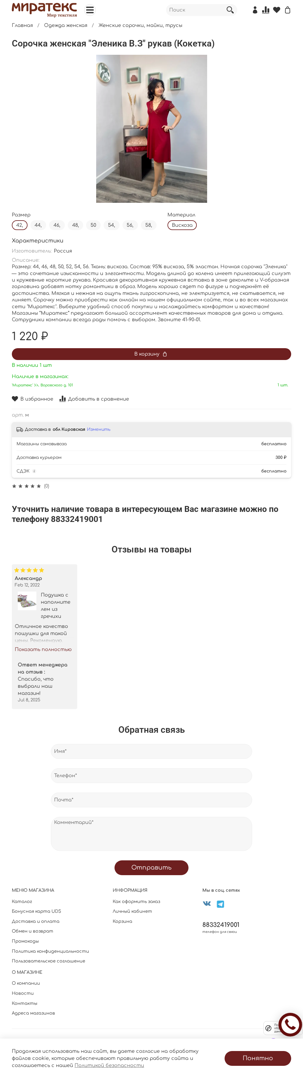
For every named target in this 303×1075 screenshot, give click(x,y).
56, (130, 225)
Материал (181, 215)
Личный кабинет (132, 911)
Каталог (22, 901)
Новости (23, 993)
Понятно (258, 1058)
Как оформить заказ (136, 901)
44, (38, 225)
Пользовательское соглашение (48, 961)
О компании (26, 983)
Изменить (98, 429)
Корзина (122, 921)
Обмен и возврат (32, 931)
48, (75, 225)
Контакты (24, 1003)
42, (19, 225)
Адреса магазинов (33, 1013)
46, (57, 225)
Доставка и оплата (35, 921)
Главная (22, 25)
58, (148, 225)
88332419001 (220, 925)
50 (93, 225)
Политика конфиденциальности (50, 951)
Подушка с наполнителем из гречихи (55, 605)
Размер (21, 215)
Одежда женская (65, 25)
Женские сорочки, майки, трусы (140, 25)
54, (111, 225)
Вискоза (182, 225)
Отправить (151, 867)
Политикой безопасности (109, 1065)
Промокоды (25, 941)
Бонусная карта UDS (36, 911)
